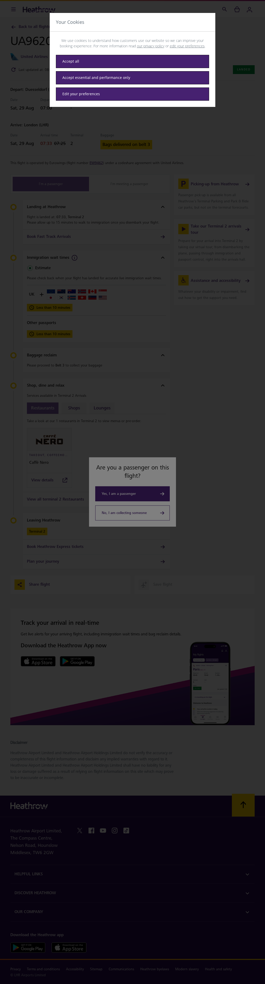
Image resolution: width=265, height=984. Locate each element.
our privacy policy (150, 45)
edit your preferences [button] (187, 45)
